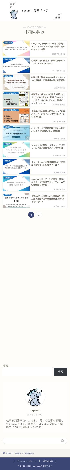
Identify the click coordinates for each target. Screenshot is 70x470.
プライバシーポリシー (27, 461)
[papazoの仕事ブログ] (35, 17)
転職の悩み (29, 453)
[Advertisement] (35, 259)
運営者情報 (48, 461)
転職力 (18, 453)
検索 (5, 365)
